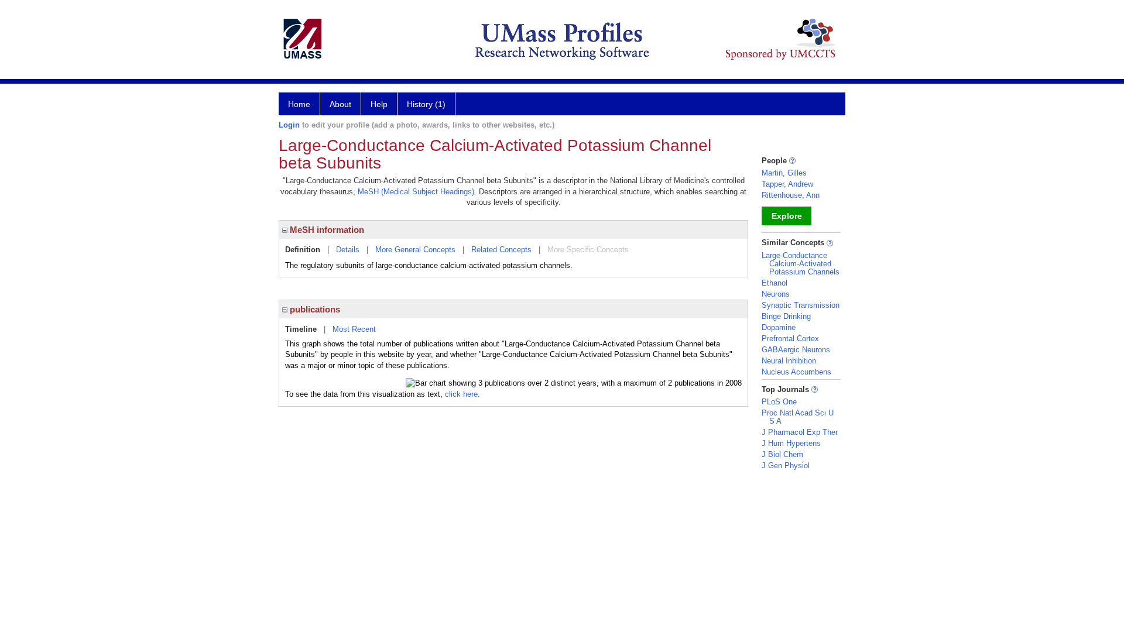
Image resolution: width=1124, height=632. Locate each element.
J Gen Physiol (786, 465)
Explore (787, 216)
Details (347, 249)
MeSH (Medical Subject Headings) (416, 191)
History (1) (426, 104)
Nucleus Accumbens (796, 371)
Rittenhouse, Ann (791, 195)
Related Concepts (501, 249)
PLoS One (779, 401)
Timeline (301, 329)
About (340, 104)
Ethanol (774, 283)
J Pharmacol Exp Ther (800, 432)
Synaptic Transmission (800, 305)
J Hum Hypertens (791, 443)
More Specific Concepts (588, 249)
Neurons (776, 294)
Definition (302, 249)
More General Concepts (415, 249)
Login (289, 125)
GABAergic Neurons (796, 349)
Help (379, 104)
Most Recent (354, 329)
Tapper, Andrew (787, 184)
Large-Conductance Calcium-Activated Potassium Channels (800, 263)
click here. (462, 394)
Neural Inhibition (789, 360)
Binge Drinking (786, 316)
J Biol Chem (782, 454)
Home (299, 104)
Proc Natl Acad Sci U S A (798, 416)
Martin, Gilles (784, 173)
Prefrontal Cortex (790, 338)
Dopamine (779, 327)
